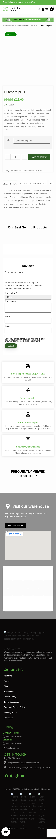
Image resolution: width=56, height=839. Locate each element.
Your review (11, 301)
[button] (39, 9)
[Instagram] (11, 776)
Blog (6, 686)
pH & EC (34, 25)
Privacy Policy (10, 697)
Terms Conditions (11, 702)
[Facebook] (6, 776)
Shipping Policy (10, 712)
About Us (8, 676)
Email (8, 326)
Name (8, 316)
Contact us (8, 718)
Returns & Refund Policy (14, 707)
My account (9, 691)
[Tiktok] (17, 776)
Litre (9, 140)
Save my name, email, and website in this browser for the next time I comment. (25, 340)
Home (5, 25)
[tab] (10, 182)
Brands (7, 681)
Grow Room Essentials (19, 25)
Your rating (11, 293)
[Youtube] (22, 776)
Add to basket (39, 157)
